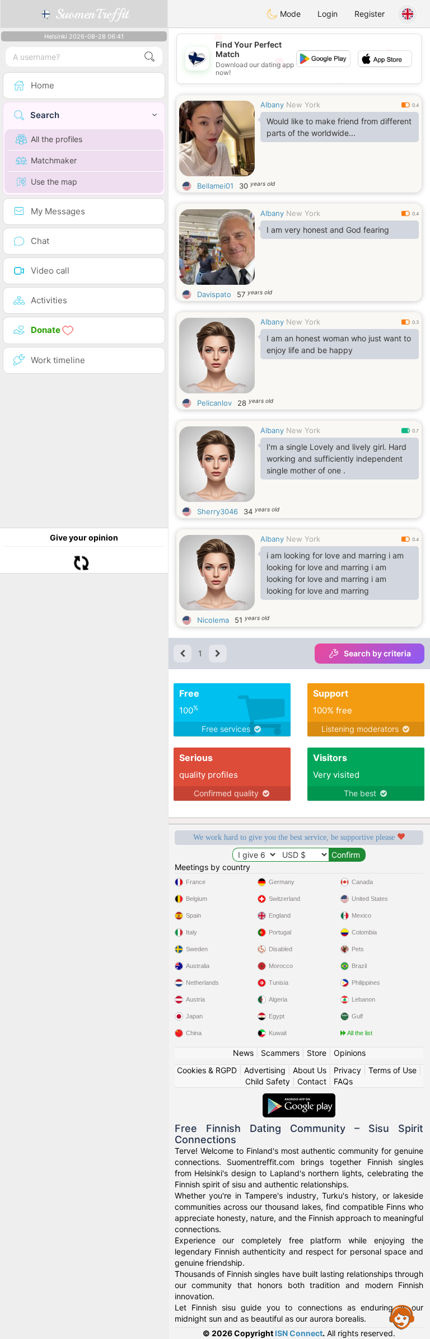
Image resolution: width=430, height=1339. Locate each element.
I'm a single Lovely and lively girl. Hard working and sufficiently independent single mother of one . (336, 458)
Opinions (350, 1053)
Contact (311, 1081)
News (243, 1053)
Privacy (347, 1070)
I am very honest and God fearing (328, 229)
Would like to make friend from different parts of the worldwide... (339, 127)
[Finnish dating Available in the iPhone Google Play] (299, 1098)
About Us (309, 1070)
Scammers (280, 1053)
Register (369, 13)
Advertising (265, 1070)
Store (316, 1053)
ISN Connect (298, 1333)
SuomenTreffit (90, 14)
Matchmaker (54, 160)
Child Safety (267, 1081)
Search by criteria (377, 653)
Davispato (214, 294)
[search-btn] (149, 57)
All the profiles (56, 139)
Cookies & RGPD (207, 1070)
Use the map (54, 181)
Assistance (402, 1317)
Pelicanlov (214, 402)
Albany (272, 104)
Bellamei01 (215, 185)
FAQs (343, 1081)
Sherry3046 (217, 511)
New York (303, 104)
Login (327, 13)
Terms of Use (392, 1070)
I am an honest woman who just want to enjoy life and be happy (339, 344)
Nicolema (213, 620)
